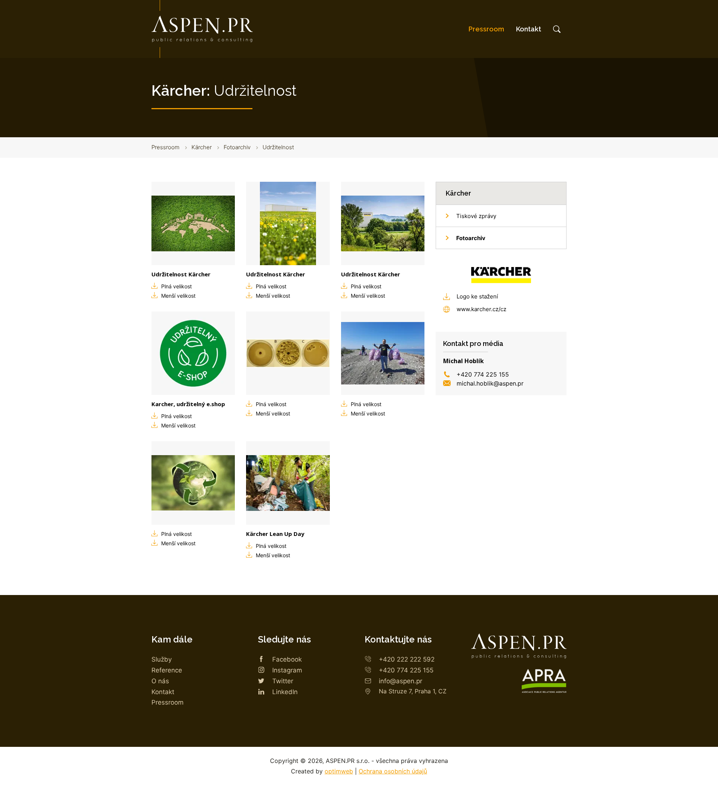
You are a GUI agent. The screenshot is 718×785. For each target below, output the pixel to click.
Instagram (287, 670)
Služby (161, 659)
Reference (166, 670)
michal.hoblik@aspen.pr (490, 383)
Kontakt (528, 29)
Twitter (282, 681)
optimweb (339, 771)
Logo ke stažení (477, 296)
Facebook (287, 659)
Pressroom (486, 29)
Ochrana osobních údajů (393, 771)
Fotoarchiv (237, 147)
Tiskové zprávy (476, 216)
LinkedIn (285, 692)
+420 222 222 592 (407, 659)
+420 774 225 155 (483, 374)
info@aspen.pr (400, 681)
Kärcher (201, 147)
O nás (160, 681)
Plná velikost (176, 286)
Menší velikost (178, 295)
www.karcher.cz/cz (481, 309)
